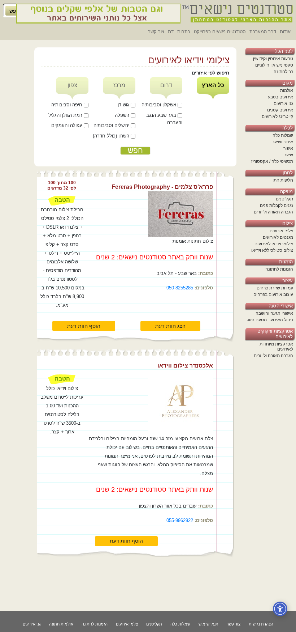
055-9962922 (179, 520)
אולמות (286, 90)
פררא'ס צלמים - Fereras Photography (162, 187)
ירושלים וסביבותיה (112, 125)
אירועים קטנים (280, 110)
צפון (72, 85)
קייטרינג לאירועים (277, 116)
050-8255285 (179, 287)
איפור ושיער (282, 141)
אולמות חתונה (61, 624)
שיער (288, 154)
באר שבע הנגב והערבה (164, 119)
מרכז (119, 85)
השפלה (123, 115)
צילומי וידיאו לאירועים (273, 243)
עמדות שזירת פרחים (275, 287)
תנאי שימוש (208, 624)
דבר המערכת (262, 31)
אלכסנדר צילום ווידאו (185, 365)
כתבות (183, 31)
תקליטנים (284, 199)
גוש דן (124, 104)
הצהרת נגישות (261, 624)
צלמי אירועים (281, 230)
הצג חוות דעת (170, 326)
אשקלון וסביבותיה (160, 104)
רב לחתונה (283, 71)
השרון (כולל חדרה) (112, 136)
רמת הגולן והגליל (66, 115)
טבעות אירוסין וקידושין (273, 58)
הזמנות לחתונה (279, 269)
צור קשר (156, 31)
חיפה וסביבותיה (67, 104)
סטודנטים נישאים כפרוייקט (220, 31)
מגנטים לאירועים (278, 237)
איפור (288, 148)
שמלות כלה (283, 135)
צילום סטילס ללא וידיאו (272, 250)
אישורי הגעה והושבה (274, 313)
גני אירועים (283, 103)
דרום (166, 85)
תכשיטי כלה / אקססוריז (272, 161)
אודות (285, 31)
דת (171, 31)
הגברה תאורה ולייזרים (273, 212)
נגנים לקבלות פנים (276, 205)
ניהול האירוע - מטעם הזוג (270, 319)
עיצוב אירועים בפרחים (273, 294)
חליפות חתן (283, 180)
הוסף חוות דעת (83, 326)
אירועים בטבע (280, 96)
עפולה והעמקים (67, 125)
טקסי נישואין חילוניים (274, 65)
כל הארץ (213, 85)
